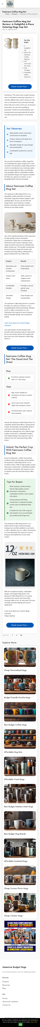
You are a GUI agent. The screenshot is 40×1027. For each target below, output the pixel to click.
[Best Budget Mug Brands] (20, 821)
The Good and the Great (27, 63)
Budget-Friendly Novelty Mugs (17, 697)
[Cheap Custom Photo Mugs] (20, 875)
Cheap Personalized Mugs (15, 670)
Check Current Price (19, 86)
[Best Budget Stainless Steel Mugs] (20, 793)
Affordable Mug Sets (13, 752)
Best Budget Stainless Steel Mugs (18, 806)
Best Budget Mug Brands (15, 834)
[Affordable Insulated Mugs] (20, 848)
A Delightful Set (27, 48)
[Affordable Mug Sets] (20, 739)
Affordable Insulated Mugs (15, 861)
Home (7, 14)
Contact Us (6, 1005)
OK (20, 1024)
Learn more (34, 1022)
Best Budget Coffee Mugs (15, 724)
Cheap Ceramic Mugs (13, 915)
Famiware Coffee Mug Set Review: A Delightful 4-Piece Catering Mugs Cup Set (18, 24)
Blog (4, 988)
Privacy (4, 998)
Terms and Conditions (10, 1002)
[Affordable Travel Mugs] (20, 766)
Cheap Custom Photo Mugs (16, 888)
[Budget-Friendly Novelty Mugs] (20, 684)
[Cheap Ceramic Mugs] (20, 902)
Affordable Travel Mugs (14, 779)
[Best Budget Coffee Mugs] (20, 712)
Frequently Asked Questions (27, 74)
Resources (6, 985)
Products (15, 14)
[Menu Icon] (2, 4)
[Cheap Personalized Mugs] (20, 657)
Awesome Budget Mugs (14, 967)
